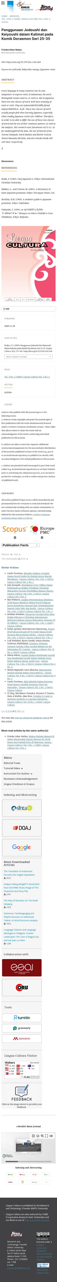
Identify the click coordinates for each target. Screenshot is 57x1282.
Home (4, 16)
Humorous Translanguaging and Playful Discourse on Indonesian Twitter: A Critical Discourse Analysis (21, 917)
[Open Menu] (3, 3)
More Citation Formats (16, 357)
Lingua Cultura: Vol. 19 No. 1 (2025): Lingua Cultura (30, 651)
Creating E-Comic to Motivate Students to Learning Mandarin (29, 697)
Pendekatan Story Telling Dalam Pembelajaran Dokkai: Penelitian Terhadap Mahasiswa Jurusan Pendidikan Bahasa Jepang (30, 588)
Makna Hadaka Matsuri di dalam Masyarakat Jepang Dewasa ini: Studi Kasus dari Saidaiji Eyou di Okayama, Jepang (30, 739)
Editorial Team (12, 763)
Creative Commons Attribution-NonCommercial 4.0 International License (44, 1252)
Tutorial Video (12, 768)
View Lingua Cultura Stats (43, 1271)
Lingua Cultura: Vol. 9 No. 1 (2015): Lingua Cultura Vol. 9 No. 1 (31, 675)
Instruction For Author (17, 773)
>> (23, 711)
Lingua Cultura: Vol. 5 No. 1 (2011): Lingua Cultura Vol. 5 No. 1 (30, 580)
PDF (7, 309)
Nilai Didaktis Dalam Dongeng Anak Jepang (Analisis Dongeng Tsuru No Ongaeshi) (30, 684)
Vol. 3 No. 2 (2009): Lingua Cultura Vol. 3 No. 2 (25, 19)
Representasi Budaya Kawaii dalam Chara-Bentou (29, 671)
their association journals (37, 1220)
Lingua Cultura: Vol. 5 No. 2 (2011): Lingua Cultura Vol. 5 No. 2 (30, 610)
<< (2, 711)
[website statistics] (43, 1266)
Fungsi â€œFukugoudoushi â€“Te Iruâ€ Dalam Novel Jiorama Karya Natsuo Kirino (30, 631)
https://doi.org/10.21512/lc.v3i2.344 (23, 62)
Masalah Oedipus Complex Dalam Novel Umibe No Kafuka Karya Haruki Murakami (29, 576)
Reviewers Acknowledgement (21, 778)
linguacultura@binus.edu (18, 1268)
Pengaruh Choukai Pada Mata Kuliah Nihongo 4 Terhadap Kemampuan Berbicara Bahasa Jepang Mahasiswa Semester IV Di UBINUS (31, 618)
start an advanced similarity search (32, 717)
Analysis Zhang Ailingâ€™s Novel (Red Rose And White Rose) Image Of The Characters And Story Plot (21, 888)
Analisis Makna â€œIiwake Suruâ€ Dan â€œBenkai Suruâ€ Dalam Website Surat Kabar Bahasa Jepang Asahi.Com (31, 658)
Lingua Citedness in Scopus (19, 784)
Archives (14, 16)
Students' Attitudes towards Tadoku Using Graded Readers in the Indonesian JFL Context (29, 646)
